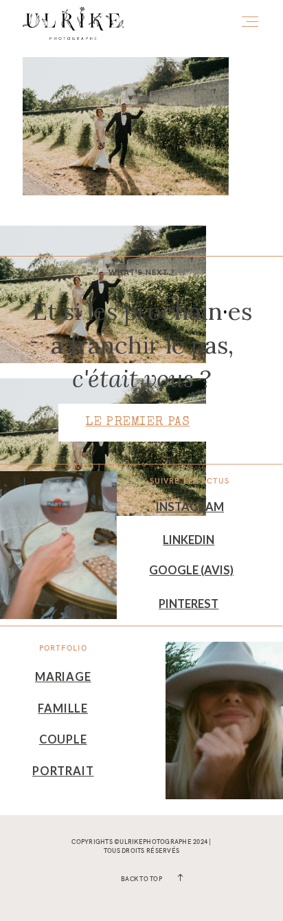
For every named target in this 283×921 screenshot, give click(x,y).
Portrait (63, 771)
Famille (63, 708)
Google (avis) (191, 570)
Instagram (190, 507)
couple (63, 739)
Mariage (63, 677)
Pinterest (188, 604)
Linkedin (188, 540)
